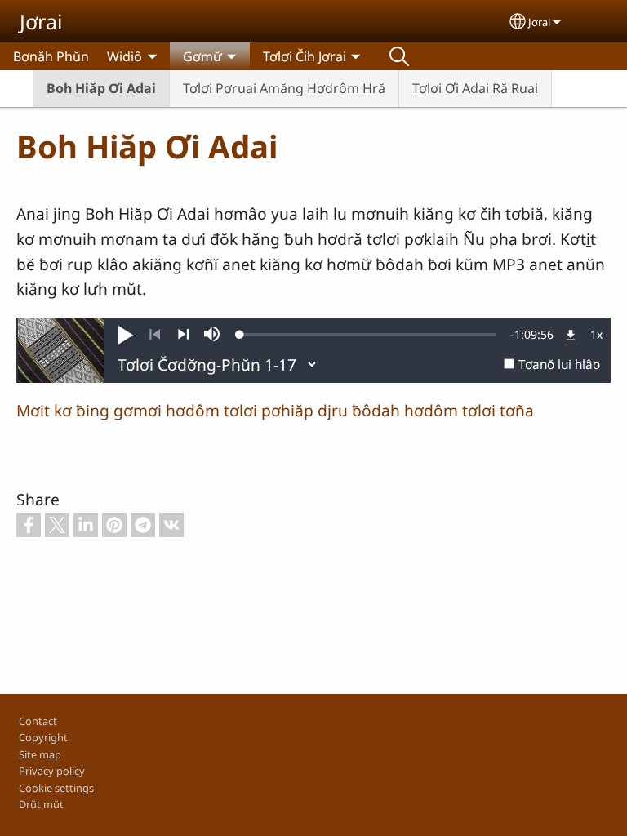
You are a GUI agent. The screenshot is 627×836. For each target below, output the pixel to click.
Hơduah (399, 56)
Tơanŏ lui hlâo (559, 364)
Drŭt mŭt (41, 804)
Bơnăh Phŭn (51, 56)
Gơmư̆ (202, 56)
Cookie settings (56, 787)
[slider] (368, 334)
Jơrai (41, 21)
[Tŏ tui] (183, 335)
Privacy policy (52, 770)
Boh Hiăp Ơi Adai (101, 88)
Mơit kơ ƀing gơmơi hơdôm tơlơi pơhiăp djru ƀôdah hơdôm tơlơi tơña (275, 410)
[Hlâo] (154, 335)
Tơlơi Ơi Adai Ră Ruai (475, 88)
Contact (38, 721)
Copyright (43, 737)
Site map (40, 754)
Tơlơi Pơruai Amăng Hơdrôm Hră (284, 88)
